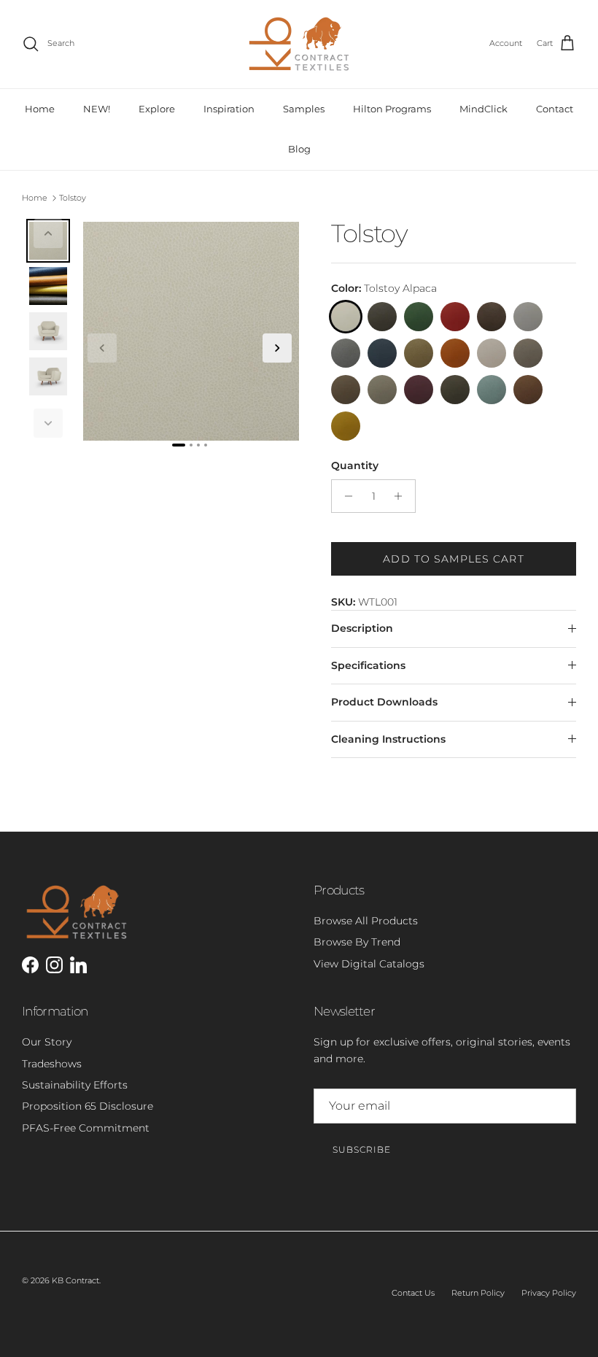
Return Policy (478, 1293)
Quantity (354, 465)
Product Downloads (384, 701)
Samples (304, 109)
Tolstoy (72, 198)
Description (362, 628)
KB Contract (75, 1280)
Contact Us (413, 1293)
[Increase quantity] (402, 496)
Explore (157, 109)
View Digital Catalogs (369, 963)
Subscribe (362, 1149)
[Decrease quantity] (344, 496)
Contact (554, 109)
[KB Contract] (299, 44)
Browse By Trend (357, 941)
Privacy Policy (548, 1293)
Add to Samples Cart (453, 558)
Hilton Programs (392, 109)
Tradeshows (52, 1063)
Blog (299, 149)
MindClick (483, 109)
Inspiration (229, 109)
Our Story (46, 1041)
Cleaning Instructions (388, 739)
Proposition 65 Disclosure (87, 1106)
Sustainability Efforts (75, 1084)
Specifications (368, 665)
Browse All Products (366, 920)
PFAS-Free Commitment (86, 1127)
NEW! (96, 109)
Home (40, 109)
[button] (48, 233)
